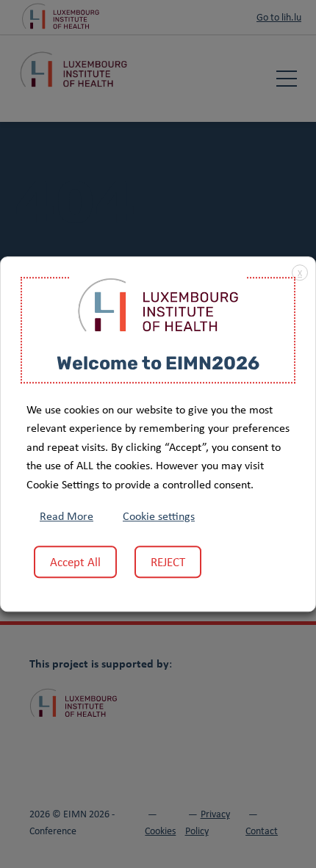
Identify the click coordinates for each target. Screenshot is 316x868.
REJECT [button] (168, 562)
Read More (66, 516)
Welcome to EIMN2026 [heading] (158, 364)
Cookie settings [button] (159, 516)
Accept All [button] (75, 562)
